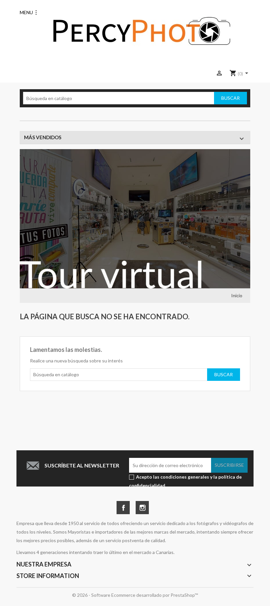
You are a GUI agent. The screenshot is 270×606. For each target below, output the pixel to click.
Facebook (123, 505)
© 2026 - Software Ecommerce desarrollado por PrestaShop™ (135, 595)
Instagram (142, 505)
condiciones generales (184, 477)
